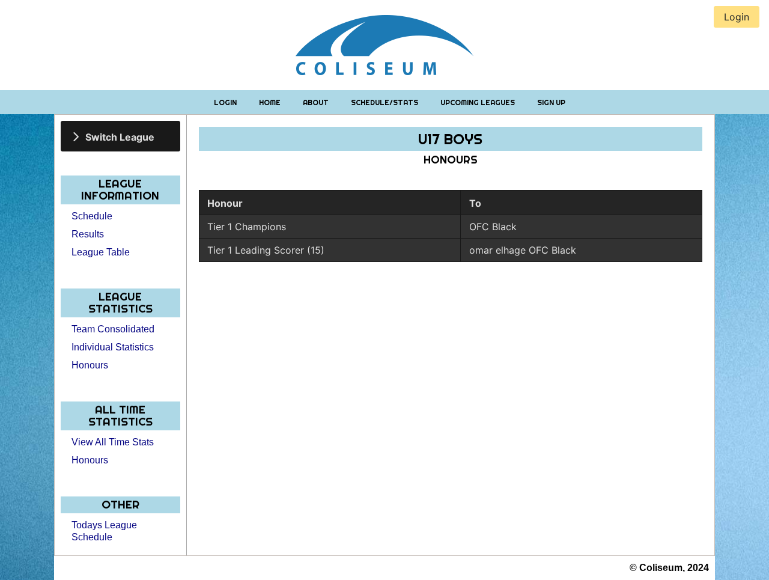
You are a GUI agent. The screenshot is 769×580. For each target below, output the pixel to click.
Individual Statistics (112, 347)
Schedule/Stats (385, 102)
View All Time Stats (112, 442)
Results (87, 234)
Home (270, 102)
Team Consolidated (112, 329)
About (316, 102)
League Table (100, 252)
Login (226, 102)
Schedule (91, 216)
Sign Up (551, 102)
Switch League (119, 136)
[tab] (120, 136)
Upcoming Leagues (478, 102)
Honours (89, 365)
